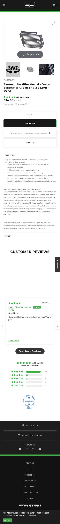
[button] (9, 97)
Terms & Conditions (30, 492)
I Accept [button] (7, 520)
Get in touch (32, 426)
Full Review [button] (13, 340)
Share (29, 143)
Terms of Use (30, 475)
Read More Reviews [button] (30, 351)
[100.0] (29, 401)
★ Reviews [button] (57, 264)
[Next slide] (57, 325)
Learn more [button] (32, 515)
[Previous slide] (2, 325)
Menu (4, 5)
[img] (14, 303)
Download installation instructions (28, 133)
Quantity (30, 114)
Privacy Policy (30, 481)
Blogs (30, 469)
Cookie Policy (30, 487)
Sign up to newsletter (32, 435)
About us (30, 463)
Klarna (30, 498)
